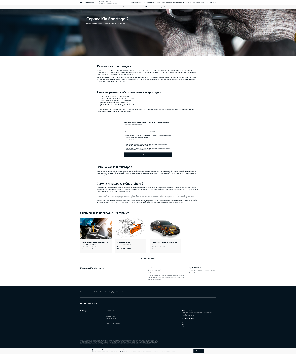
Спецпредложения (111, 318)
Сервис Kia (109, 314)
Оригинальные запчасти (113, 323)
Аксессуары (109, 321)
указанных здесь (146, 145)
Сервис (171, 7)
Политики (174, 351)
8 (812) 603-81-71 (211, 2)
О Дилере (147, 7)
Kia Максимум (89, 2)
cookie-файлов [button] (130, 351)
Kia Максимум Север (155, 268)
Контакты (155, 7)
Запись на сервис (128, 7)
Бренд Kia (163, 7)
